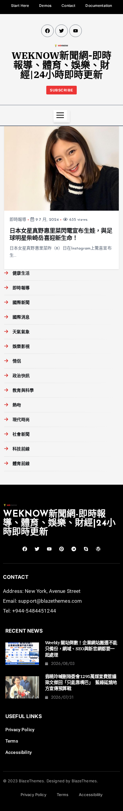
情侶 (17, 361)
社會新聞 (21, 434)
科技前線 (21, 449)
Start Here (20, 5)
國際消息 (21, 317)
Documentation (98, 5)
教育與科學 (23, 390)
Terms (11, 741)
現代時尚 (21, 420)
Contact (68, 5)
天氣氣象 (21, 332)
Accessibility (18, 752)
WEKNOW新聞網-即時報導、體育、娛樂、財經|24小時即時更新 (62, 65)
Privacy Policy (19, 729)
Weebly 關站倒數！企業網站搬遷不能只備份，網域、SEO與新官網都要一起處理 (81, 649)
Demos (45, 5)
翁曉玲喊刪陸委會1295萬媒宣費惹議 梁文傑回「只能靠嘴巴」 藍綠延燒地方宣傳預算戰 (83, 682)
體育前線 (21, 464)
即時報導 (18, 220)
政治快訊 (21, 376)
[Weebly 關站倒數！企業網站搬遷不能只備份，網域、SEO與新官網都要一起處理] (22, 653)
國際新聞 (21, 303)
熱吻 (17, 405)
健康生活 (21, 273)
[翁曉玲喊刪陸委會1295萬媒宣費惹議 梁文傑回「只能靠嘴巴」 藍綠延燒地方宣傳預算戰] (22, 687)
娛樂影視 (21, 347)
